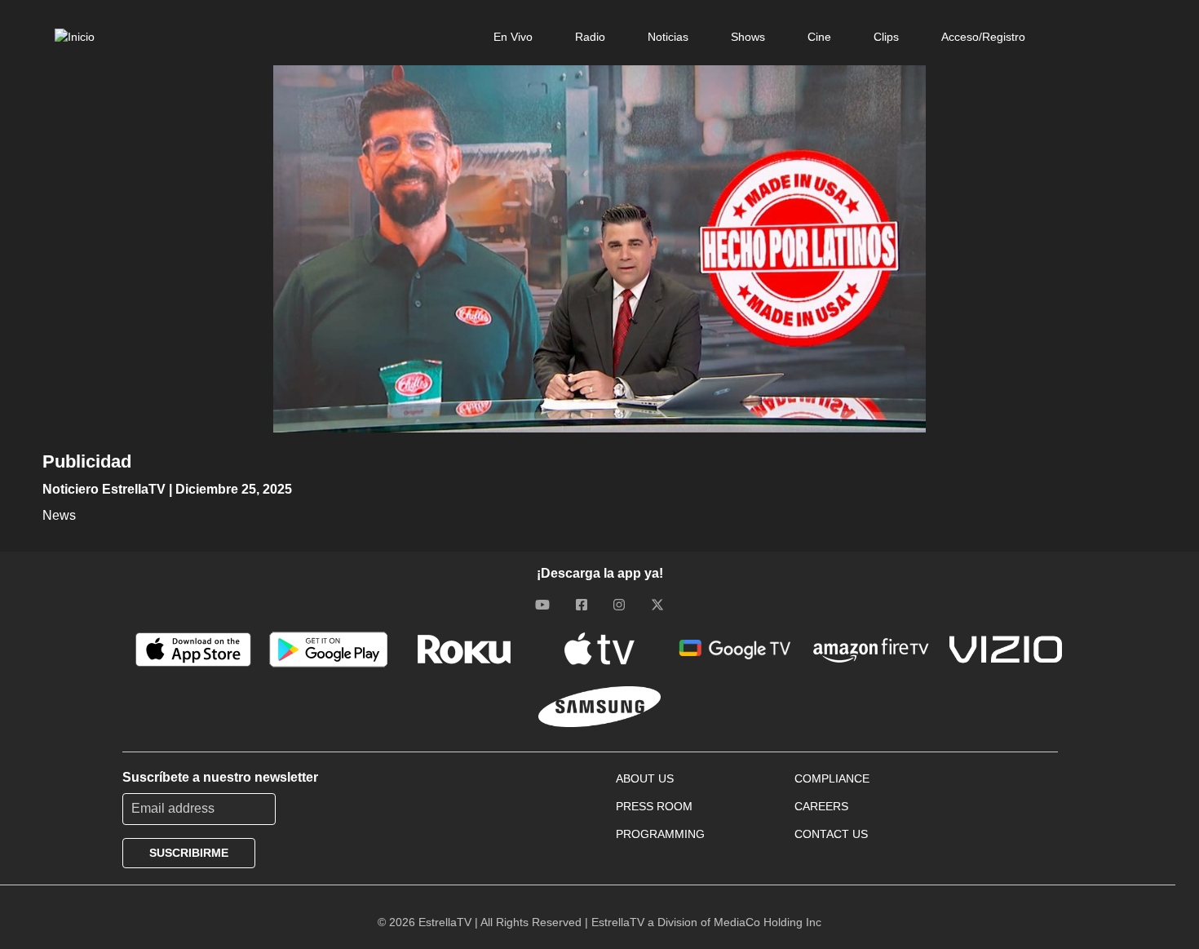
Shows (748, 36)
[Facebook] (581, 604)
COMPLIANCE (831, 778)
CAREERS (821, 806)
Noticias (668, 36)
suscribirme (188, 852)
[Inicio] (75, 37)
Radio (590, 36)
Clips (886, 36)
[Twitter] (657, 604)
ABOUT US (645, 778)
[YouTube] (542, 604)
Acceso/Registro (983, 36)
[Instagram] (619, 604)
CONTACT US (831, 833)
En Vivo (513, 36)
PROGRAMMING (660, 833)
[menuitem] (513, 37)
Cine (819, 36)
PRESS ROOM (654, 806)
